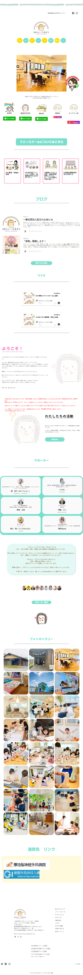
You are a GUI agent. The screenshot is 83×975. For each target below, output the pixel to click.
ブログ (38, 40)
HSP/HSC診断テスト (51, 40)
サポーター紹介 (32, 40)
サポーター (58, 917)
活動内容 (45, 40)
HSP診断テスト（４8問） (39, 946)
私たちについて (19, 40)
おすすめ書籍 (59, 926)
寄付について (59, 931)
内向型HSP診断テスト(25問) (40, 949)
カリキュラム (59, 915)
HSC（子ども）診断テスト (38, 957)
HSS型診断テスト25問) (39, 951)
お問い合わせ (57, 40)
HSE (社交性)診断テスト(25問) (40, 954)
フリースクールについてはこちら (41, 142)
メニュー (63, 40)
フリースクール (25, 40)
